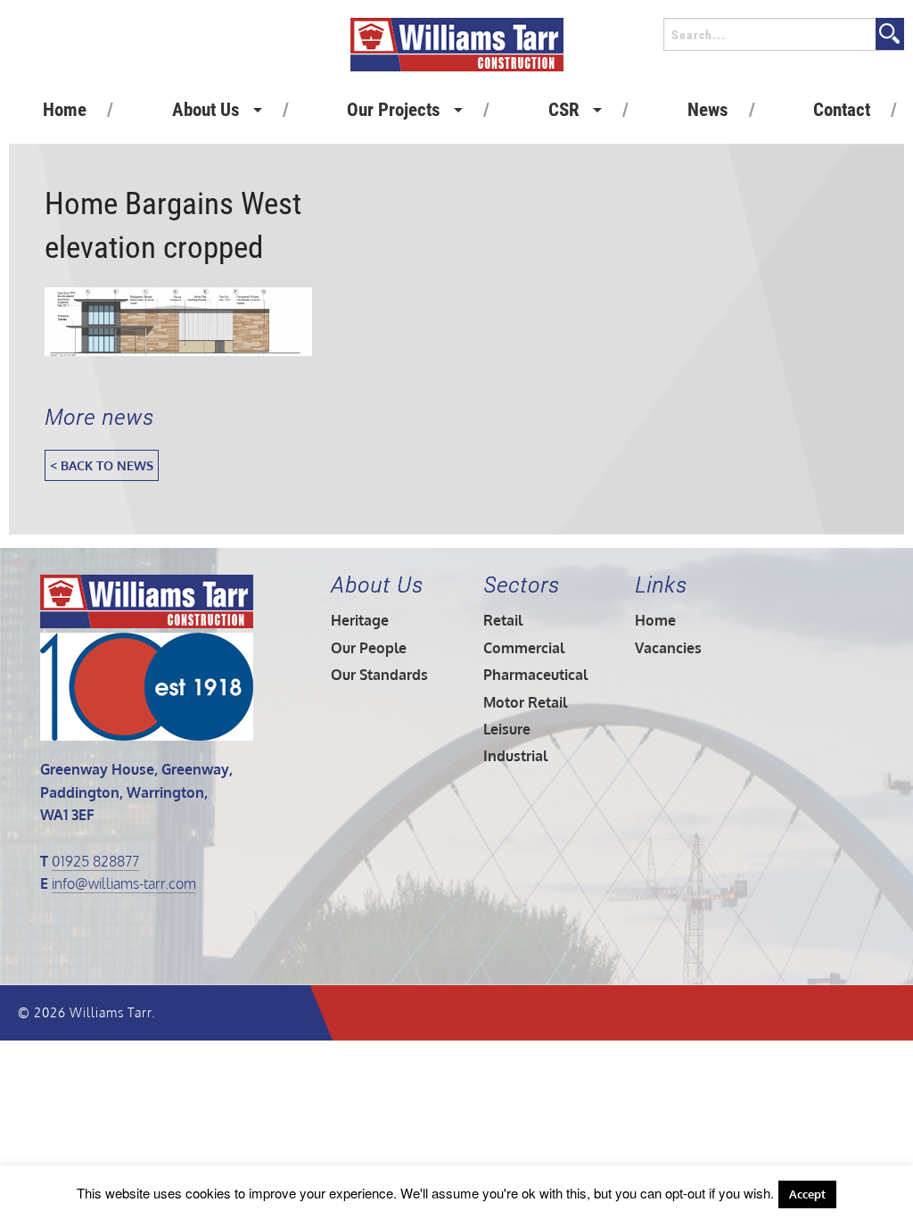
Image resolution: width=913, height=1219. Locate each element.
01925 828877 (95, 861)
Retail (502, 620)
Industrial (515, 756)
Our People (369, 648)
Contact (841, 109)
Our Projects (393, 109)
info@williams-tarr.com (124, 883)
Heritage (360, 620)
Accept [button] (807, 1194)
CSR (564, 109)
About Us (206, 109)
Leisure (507, 729)
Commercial (523, 648)
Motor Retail (525, 702)
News (707, 109)
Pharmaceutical (535, 675)
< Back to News (101, 465)
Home (64, 109)
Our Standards (379, 675)
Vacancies (668, 648)
